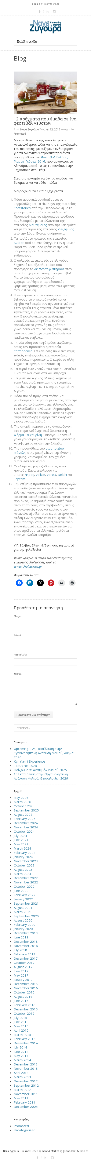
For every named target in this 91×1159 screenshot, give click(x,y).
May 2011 (21, 1098)
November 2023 (26, 861)
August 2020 (23, 920)
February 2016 (24, 1005)
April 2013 (21, 1073)
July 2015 (20, 1018)
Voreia (51, 474)
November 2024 (26, 827)
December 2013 (26, 1064)
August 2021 (23, 907)
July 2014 (20, 1047)
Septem (19, 479)
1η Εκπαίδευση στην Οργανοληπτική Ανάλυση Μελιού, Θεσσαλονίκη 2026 (41, 776)
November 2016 (26, 988)
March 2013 (22, 1077)
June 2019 (21, 937)
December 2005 (26, 1106)
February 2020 (24, 924)
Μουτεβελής (38, 225)
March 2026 (22, 802)
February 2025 (24, 819)
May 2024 (21, 844)
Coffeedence (23, 351)
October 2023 (24, 865)
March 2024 (22, 848)
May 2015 (21, 1026)
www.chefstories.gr (28, 566)
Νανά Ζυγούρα (29, 129)
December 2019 (26, 933)
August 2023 (23, 869)
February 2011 (24, 1102)
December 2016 (26, 984)
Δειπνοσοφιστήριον (49, 269)
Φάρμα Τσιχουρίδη (28, 435)
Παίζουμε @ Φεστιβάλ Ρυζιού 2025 (40, 770)
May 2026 (21, 797)
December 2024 (26, 823)
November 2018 (26, 946)
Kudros (19, 242)
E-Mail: (17, 635)
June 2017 (21, 971)
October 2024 (24, 831)
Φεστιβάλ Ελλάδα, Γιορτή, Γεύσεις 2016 (41, 159)
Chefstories (22, 208)
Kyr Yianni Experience (29, 761)
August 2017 (23, 967)
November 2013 (26, 1068)
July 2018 (20, 950)
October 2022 (24, 886)
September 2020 (26, 916)
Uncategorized (24, 1130)
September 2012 (26, 1085)
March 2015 (22, 1034)
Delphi (62, 474)
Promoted (20, 133)
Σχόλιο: (18, 673)
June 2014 (21, 1051)
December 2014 (26, 1043)
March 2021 (22, 912)
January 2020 (23, 929)
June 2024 (21, 840)
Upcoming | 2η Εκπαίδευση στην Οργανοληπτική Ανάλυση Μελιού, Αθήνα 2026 (43, 752)
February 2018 (24, 954)
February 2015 (24, 1039)
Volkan (40, 474)
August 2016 (23, 996)
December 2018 (26, 941)
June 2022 (21, 891)
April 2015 (21, 1030)
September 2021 (26, 903)
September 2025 (26, 810)
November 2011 (26, 1094)
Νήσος (29, 474)
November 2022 (26, 882)
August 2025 (23, 814)
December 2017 (26, 958)
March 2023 (22, 874)
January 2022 (23, 899)
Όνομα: (18, 616)
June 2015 (21, 1022)
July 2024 (20, 835)
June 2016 (21, 1001)
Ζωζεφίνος (66, 229)
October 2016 (24, 992)
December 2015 (26, 1009)
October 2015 (24, 1013)
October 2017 (24, 962)
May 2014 (21, 1056)
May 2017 (21, 975)
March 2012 (22, 1089)
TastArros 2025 (25, 765)
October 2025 (24, 806)
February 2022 (24, 895)
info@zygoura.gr (49, 3)
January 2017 (23, 979)
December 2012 (26, 1081)
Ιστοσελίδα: (20, 654)
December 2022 (26, 878)
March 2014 (22, 1060)
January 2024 (23, 857)
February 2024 (24, 852)
